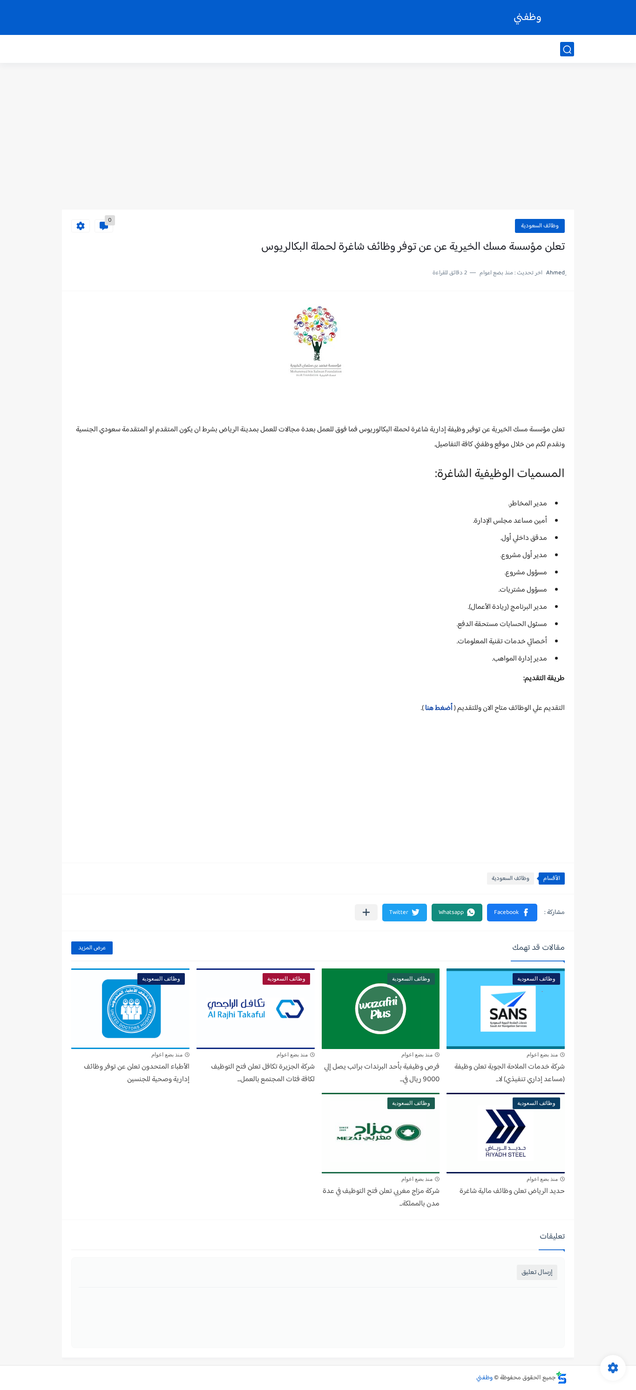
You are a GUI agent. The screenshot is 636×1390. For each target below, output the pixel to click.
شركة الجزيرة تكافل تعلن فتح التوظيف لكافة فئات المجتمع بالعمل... (263, 1073)
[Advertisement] (318, 137)
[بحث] (567, 49)
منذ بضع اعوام (542, 1054)
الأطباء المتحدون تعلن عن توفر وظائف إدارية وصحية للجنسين (136, 1073)
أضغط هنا (439, 708)
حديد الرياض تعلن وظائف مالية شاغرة (512, 1191)
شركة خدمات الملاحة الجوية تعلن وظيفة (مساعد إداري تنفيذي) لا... (509, 1073)
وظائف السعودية (540, 226)
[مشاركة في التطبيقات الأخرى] (366, 912)
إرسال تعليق (537, 1272)
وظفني (527, 17)
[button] (512, 912)
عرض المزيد (92, 948)
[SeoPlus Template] (561, 1377)
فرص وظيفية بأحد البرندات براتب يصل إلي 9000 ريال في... (382, 1073)
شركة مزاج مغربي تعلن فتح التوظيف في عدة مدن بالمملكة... (381, 1197)
